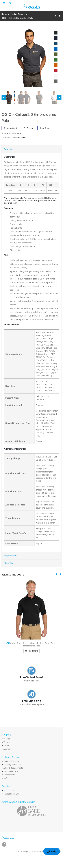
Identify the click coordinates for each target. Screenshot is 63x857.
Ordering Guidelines (12, 764)
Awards (7, 749)
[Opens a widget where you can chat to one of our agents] (51, 851)
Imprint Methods (11, 771)
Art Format (29, 128)
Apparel (16, 137)
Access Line (9, 790)
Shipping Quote (11, 128)
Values (6, 745)
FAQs (6, 778)
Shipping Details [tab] (10, 555)
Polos (23, 137)
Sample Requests (11, 761)
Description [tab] (8, 149)
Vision (6, 742)
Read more (33, 650)
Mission (7, 738)
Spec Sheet (45, 128)
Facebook (4, 844)
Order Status (9, 774)
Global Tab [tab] (8, 563)
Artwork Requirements (13, 768)
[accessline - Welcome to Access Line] (31, 6)
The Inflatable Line (11, 794)
